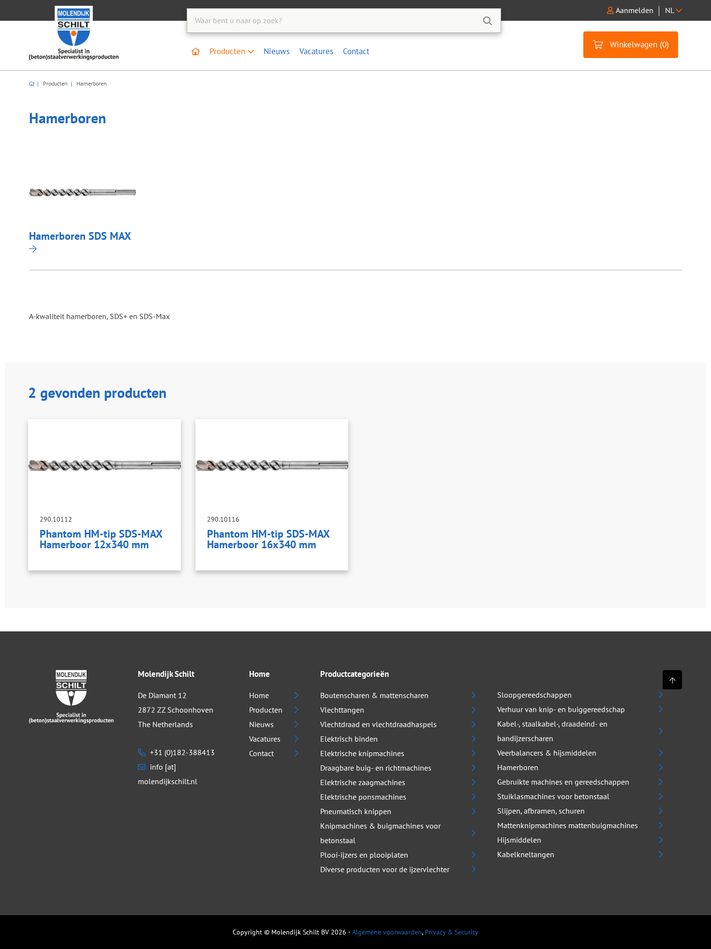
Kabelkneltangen (525, 854)
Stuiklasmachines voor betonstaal (553, 796)
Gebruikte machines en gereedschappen (563, 782)
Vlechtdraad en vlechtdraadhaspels (378, 724)
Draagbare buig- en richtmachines (375, 768)
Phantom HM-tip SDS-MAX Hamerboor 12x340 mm (101, 539)
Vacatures (316, 51)
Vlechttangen (342, 710)
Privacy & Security (451, 932)
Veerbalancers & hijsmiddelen (546, 753)
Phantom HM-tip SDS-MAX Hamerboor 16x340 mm (268, 539)
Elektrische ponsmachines (363, 797)
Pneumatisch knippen (355, 811)
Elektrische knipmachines (362, 753)
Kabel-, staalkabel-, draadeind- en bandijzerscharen (552, 731)
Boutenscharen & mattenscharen (374, 695)
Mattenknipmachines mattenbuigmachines (567, 825)
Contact (356, 51)
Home (259, 695)
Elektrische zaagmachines (362, 782)
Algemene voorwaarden (387, 932)
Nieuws (277, 51)
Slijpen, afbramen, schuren (541, 811)
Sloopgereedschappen (534, 695)
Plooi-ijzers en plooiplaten (364, 855)
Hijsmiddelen (519, 840)
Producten (228, 51)
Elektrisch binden (349, 739)
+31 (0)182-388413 (181, 752)
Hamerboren (91, 83)
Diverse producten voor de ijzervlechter (384, 869)
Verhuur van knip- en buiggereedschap (561, 709)
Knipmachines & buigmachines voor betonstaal (380, 833)
